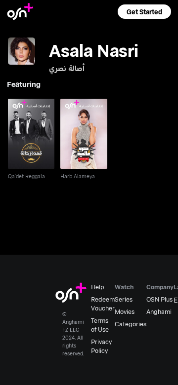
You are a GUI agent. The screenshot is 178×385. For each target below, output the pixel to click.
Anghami (159, 311)
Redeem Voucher (103, 303)
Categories (130, 323)
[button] (144, 11)
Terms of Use (100, 325)
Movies (124, 311)
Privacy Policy (101, 346)
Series (124, 299)
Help (97, 286)
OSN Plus (159, 299)
